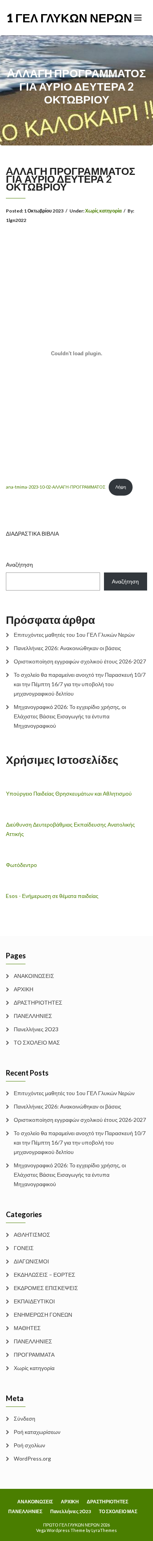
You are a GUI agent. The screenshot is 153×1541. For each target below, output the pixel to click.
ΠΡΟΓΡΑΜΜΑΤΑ (34, 1354)
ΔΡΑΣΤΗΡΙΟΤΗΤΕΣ (38, 1002)
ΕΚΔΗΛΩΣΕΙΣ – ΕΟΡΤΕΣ (44, 1274)
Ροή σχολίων (29, 1445)
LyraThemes (104, 1530)
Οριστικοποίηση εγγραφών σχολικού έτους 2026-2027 (80, 661)
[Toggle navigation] (138, 17)
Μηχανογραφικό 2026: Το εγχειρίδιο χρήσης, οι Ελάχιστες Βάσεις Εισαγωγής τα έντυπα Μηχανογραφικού (70, 716)
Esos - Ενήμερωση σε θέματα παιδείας (52, 895)
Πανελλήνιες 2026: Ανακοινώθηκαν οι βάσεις (67, 648)
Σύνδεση (24, 1418)
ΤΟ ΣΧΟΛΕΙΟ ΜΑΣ (37, 1042)
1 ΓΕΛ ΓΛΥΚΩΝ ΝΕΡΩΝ (41, 18)
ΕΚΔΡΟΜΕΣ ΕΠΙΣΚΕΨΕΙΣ (46, 1288)
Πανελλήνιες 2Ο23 (36, 1029)
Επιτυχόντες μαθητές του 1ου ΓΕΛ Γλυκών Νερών (74, 634)
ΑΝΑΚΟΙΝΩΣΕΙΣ (34, 975)
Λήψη (120, 486)
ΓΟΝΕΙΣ (24, 1248)
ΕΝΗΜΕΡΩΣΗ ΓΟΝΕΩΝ (43, 1314)
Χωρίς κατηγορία (103, 211)
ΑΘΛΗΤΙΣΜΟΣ (32, 1234)
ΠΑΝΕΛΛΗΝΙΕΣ (33, 1015)
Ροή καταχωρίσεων (37, 1431)
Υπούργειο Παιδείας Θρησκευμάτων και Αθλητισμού (69, 793)
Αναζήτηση (19, 564)
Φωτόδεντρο (21, 864)
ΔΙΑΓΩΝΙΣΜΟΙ (31, 1261)
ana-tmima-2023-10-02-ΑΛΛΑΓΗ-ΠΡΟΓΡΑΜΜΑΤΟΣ (56, 486)
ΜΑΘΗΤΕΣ (27, 1328)
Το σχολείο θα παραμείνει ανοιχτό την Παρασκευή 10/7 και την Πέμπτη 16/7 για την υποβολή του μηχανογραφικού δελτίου (80, 684)
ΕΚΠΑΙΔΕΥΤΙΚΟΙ (34, 1301)
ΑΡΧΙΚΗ (23, 989)
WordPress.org (32, 1458)
